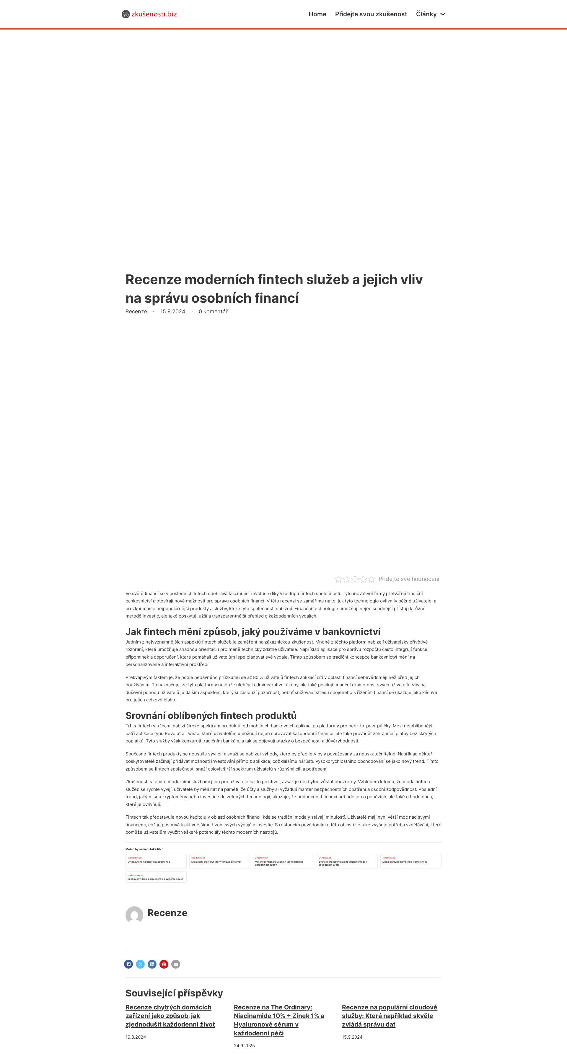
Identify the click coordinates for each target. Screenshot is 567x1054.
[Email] (175, 964)
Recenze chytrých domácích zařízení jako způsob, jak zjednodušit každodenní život (170, 1016)
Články (426, 14)
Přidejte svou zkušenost (371, 14)
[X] (140, 964)
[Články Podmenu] (443, 14)
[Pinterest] (163, 964)
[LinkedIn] (152, 964)
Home (317, 14)
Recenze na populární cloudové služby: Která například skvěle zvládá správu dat (389, 1016)
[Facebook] (128, 964)
